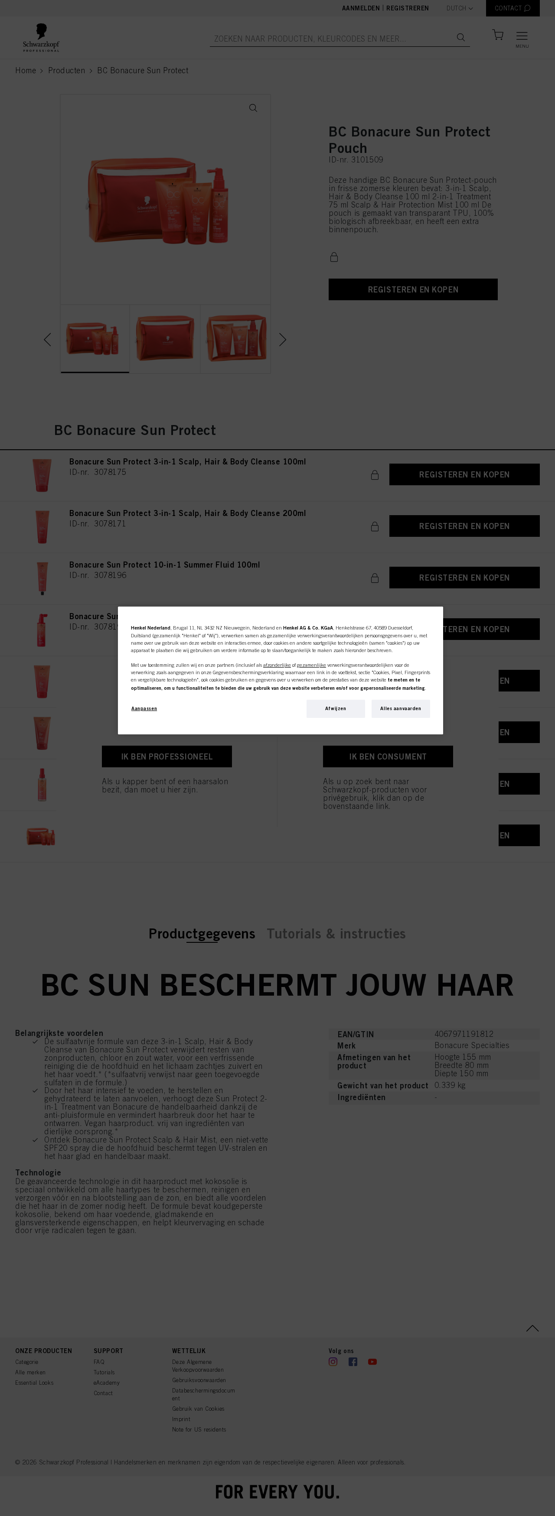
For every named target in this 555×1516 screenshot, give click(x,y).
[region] (280, 670)
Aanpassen (144, 708)
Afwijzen (335, 708)
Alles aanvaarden (400, 708)
